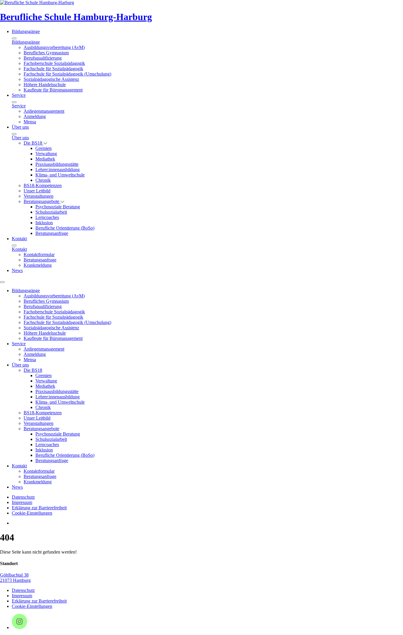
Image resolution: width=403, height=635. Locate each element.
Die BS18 (33, 142)
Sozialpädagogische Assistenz (51, 79)
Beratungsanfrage (51, 233)
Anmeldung (35, 116)
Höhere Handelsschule (45, 84)
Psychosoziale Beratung (57, 206)
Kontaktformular (39, 254)
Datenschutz (23, 497)
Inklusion (44, 222)
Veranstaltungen (38, 196)
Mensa (30, 121)
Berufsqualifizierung (43, 57)
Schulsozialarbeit (51, 212)
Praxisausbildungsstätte (56, 164)
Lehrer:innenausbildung (57, 169)
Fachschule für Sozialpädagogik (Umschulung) (67, 73)
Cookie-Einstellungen (32, 512)
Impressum (22, 502)
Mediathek (45, 158)
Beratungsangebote (42, 201)
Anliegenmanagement (44, 111)
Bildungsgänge (26, 31)
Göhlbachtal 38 (14, 574)
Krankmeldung (38, 265)
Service (19, 95)
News (17, 270)
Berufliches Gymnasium (46, 52)
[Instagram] (19, 627)
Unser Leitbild (37, 190)
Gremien (43, 148)
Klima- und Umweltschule (60, 174)
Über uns (20, 127)
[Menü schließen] (14, 38)
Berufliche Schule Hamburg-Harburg (76, 17)
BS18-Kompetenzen (43, 185)
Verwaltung (46, 153)
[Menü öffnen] (2, 282)
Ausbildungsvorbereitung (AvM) (54, 47)
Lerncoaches (47, 217)
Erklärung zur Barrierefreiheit (39, 507)
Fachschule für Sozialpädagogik (53, 68)
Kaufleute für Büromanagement (53, 89)
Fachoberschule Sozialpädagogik (54, 63)
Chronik (43, 180)
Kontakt (19, 238)
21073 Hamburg (15, 580)
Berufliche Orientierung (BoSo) (64, 227)
